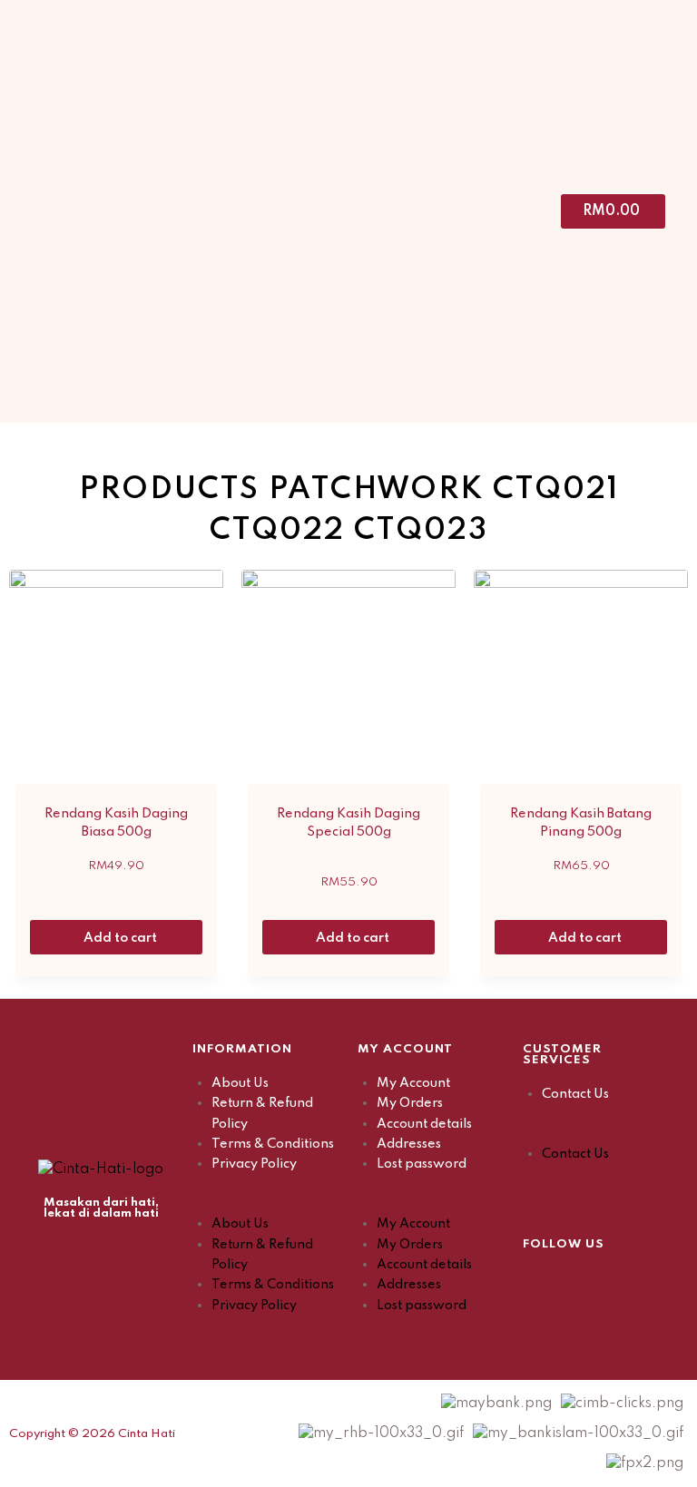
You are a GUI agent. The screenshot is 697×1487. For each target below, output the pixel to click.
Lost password (421, 1164)
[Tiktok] (627, 1282)
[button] (265, 1204)
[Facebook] (536, 1282)
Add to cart (121, 938)
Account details (424, 1124)
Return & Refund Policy (262, 1113)
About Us (240, 1083)
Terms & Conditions (272, 1144)
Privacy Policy (254, 1164)
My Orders (410, 1103)
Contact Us (575, 1094)
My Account (413, 1083)
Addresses (409, 1144)
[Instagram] (581, 1282)
